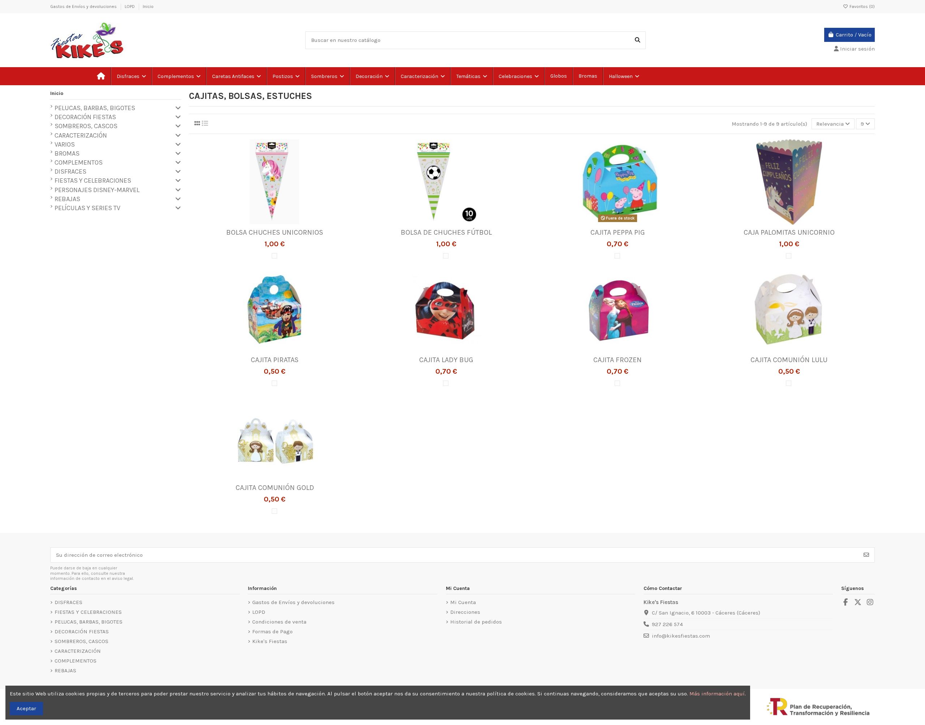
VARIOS (65, 144)
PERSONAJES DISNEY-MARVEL (97, 190)
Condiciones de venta (279, 621)
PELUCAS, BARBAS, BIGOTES (95, 108)
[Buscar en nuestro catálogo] (637, 40)
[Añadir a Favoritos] (263, 222)
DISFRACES (70, 171)
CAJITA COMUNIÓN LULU (788, 360)
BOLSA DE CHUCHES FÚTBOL (446, 232)
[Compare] (274, 222)
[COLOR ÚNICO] (274, 256)
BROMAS (67, 153)
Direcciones (465, 612)
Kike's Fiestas (269, 641)
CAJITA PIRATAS (274, 360)
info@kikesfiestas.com (681, 636)
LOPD (130, 6)
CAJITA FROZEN (617, 360)
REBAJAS (67, 199)
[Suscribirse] (866, 555)
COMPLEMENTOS (79, 162)
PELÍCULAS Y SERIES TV (87, 208)
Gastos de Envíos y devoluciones (84, 6)
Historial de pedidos (476, 621)
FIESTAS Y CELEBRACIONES (93, 180)
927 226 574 (667, 624)
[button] (471, 76)
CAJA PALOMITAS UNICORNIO (789, 232)
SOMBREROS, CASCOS (86, 126)
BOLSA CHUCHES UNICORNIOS (274, 232)
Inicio (148, 6)
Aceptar (26, 708)
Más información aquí (717, 693)
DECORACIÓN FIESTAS (85, 117)
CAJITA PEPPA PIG (617, 232)
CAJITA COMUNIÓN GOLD (275, 487)
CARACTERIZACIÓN (81, 135)
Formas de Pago (272, 631)
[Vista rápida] (285, 222)
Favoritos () (861, 6)
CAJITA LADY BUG (446, 360)
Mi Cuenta (463, 602)
